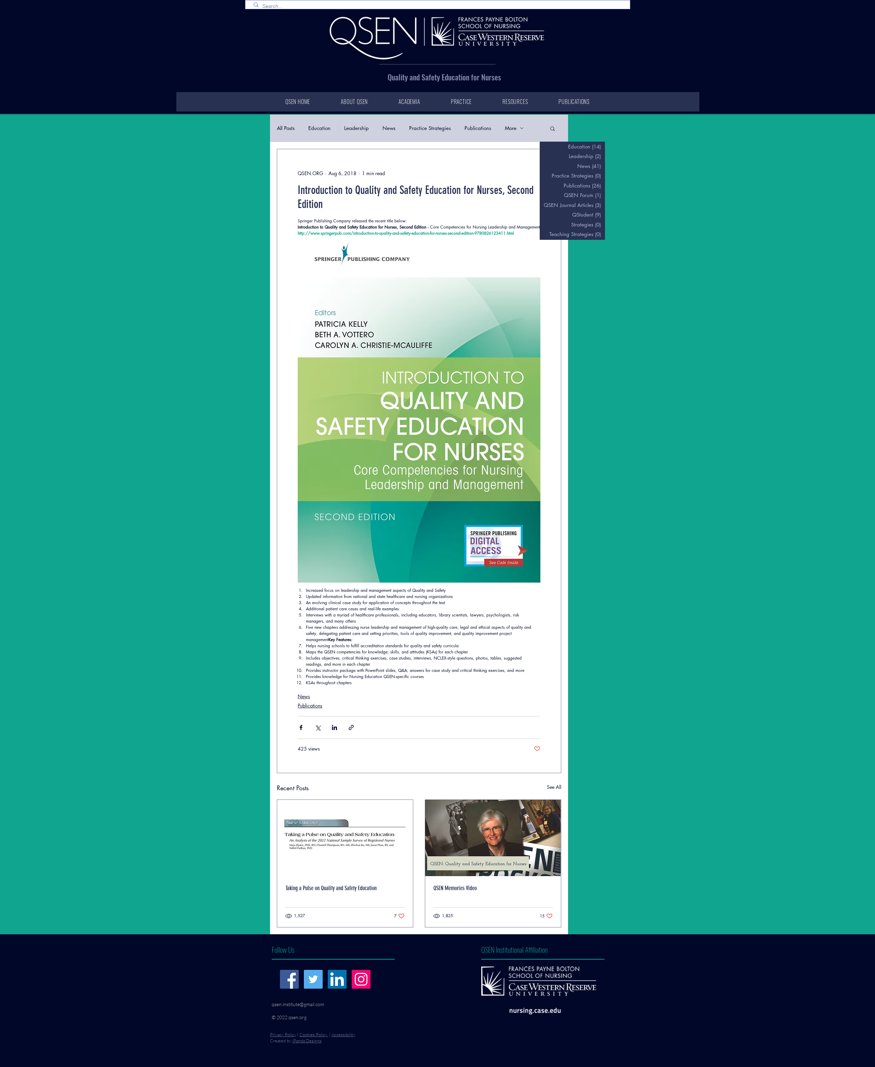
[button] (552, 128)
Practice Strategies (430, 128)
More (510, 128)
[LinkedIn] (337, 979)
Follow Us (283, 949)
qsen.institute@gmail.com (298, 1004)
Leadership (356, 128)
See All (554, 787)
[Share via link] (351, 727)
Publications (478, 128)
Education (319, 128)
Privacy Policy (283, 1034)
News (388, 128)
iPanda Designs (307, 1040)
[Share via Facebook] (301, 727)
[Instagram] (361, 979)
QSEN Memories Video (455, 888)
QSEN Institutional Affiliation (514, 949)
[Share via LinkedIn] (334, 727)
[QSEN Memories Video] (493, 838)
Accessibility (343, 1034)
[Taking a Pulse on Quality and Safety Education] (345, 838)
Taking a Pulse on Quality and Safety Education (331, 888)
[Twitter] (313, 979)
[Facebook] (289, 979)
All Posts (286, 128)
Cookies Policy (313, 1034)
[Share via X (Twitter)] (317, 727)
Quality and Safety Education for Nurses (444, 76)
